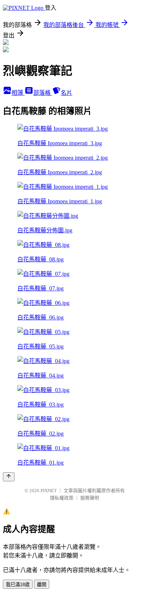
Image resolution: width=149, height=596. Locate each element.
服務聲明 (89, 498)
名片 (66, 93)
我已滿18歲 (18, 584)
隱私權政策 (61, 498)
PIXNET (49, 490)
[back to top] (8, 476)
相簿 (18, 93)
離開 (41, 584)
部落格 (42, 93)
